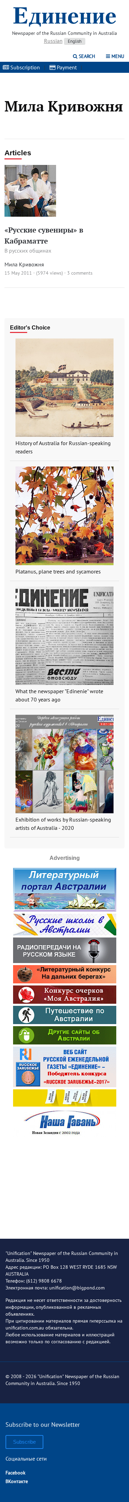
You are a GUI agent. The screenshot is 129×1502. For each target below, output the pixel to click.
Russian (53, 40)
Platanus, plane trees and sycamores (58, 571)
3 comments (80, 273)
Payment (66, 67)
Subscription (24, 67)
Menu (117, 56)
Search (86, 56)
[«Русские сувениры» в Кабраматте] (30, 214)
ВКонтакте (17, 1481)
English (75, 41)
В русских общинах (27, 250)
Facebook (15, 1473)
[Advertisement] (65, 1182)
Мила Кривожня (24, 264)
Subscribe (24, 1442)
